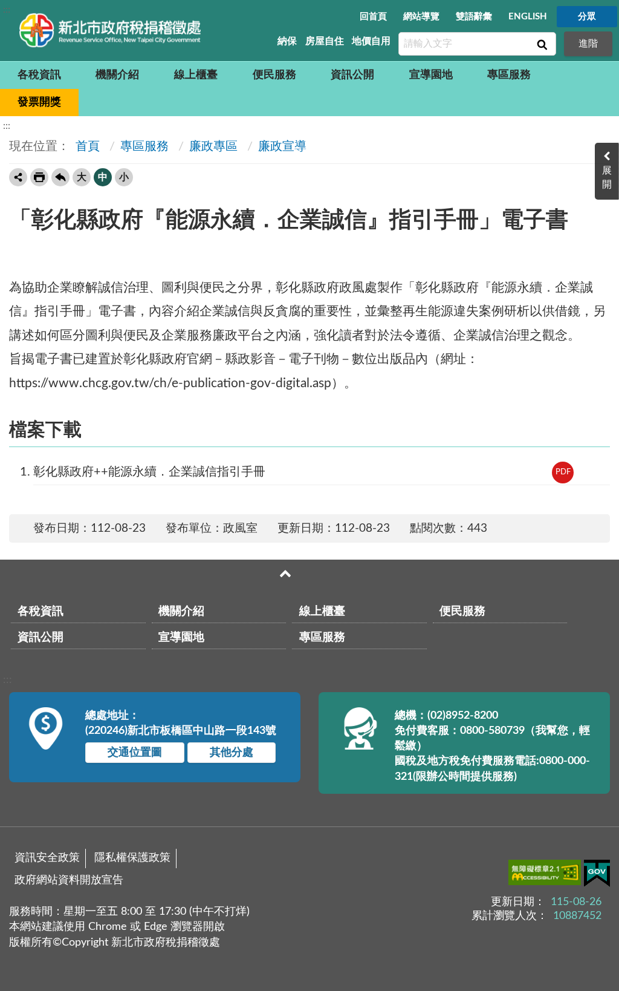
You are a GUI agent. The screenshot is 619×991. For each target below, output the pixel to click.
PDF (563, 472)
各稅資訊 (39, 75)
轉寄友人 (18, 177)
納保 (287, 41)
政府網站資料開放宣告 (69, 880)
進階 (588, 43)
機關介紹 (117, 75)
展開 (607, 177)
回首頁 (373, 16)
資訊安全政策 (47, 857)
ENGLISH (527, 16)
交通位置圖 (135, 752)
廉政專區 (213, 146)
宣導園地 (431, 75)
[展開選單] (285, 573)
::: (6, 10)
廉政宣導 (282, 146)
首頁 (86, 146)
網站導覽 (421, 16)
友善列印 (39, 177)
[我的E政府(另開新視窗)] (597, 876)
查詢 (541, 44)
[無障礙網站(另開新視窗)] (546, 875)
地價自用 (371, 41)
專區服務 (509, 75)
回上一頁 (60, 177)
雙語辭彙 (474, 16)
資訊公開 (352, 75)
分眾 (587, 16)
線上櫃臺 (196, 75)
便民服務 (274, 75)
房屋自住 (324, 41)
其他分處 (231, 752)
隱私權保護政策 (132, 857)
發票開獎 (39, 102)
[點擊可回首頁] (110, 30)
